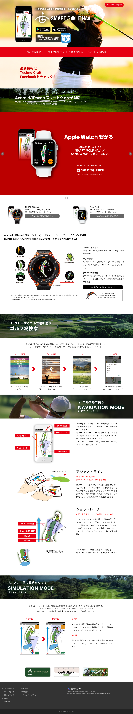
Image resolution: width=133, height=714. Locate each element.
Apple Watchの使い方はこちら (107, 216)
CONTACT (8, 702)
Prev (2, 154)
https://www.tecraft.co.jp (102, 693)
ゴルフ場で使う (56, 52)
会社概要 (24, 688)
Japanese (110, 5)
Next (130, 154)
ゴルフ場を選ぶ (35, 52)
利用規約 (24, 692)
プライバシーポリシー (29, 695)
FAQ (90, 52)
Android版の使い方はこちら (42, 216)
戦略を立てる (76, 52)
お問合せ (101, 52)
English (119, 5)
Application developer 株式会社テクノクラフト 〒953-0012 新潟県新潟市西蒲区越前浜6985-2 (81, 692)
